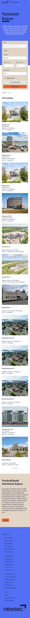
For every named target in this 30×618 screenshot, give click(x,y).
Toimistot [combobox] (6, 58)
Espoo (5, 50)
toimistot (4, 92)
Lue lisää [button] (5, 520)
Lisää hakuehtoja (16, 82)
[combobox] (13, 46)
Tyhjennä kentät (10, 78)
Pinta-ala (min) (6, 62)
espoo (9, 92)
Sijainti (4, 42)
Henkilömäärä (6, 70)
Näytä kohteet (15, 86)
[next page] (20, 468)
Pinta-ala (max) (19, 62)
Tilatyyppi (5, 54)
